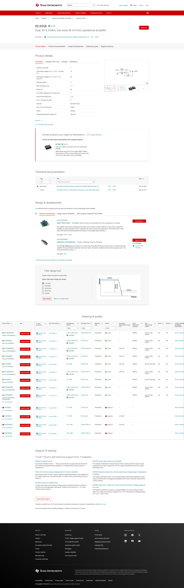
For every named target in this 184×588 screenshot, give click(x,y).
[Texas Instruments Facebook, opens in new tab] (132, 536)
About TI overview (40, 535)
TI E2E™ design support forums (74, 538)
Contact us (68, 535)
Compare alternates (96, 135)
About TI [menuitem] (109, 13)
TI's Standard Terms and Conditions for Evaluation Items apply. (53, 260)
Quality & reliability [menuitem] (80, 13)
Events (37, 548)
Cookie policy (49, 580)
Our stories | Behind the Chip (43, 545)
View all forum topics (43, 499)
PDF (92, 37)
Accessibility (39, 580)
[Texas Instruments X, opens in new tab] (139, 536)
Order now (144, 27)
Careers (37, 538)
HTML (97, 37)
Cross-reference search (72, 542)
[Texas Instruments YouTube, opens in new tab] (139, 542)
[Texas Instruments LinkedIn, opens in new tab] (125, 542)
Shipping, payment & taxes (102, 542)
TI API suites (98, 535)
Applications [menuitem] (49, 13)
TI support (83, 508)
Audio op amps (80, 18)
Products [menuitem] (38, 13)
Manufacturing (39, 555)
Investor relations (40, 552)
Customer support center (72, 545)
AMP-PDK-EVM (63, 223)
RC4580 (58, 144)
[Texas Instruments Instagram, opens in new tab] (125, 536)
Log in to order (139, 240)
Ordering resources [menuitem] (96, 13)
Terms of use (79, 580)
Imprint (110, 580)
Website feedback (100, 580)
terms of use (102, 504)
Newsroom (38, 542)
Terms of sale (70, 580)
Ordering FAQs (99, 545)
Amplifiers (44, 18)
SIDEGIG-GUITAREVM (66, 242)
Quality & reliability (70, 552)
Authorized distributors (101, 548)
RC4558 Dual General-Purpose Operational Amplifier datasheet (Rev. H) (68, 37)
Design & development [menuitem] (63, 13)
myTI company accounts (102, 538)
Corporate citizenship (41, 559)
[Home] (48, 5)
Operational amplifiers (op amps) (61, 18)
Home (37, 18)
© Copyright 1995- (42, 584)
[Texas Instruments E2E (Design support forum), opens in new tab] (132, 542)
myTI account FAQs (71, 555)
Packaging (68, 548)
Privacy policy (59, 580)
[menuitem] (147, 13)
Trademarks (89, 580)
